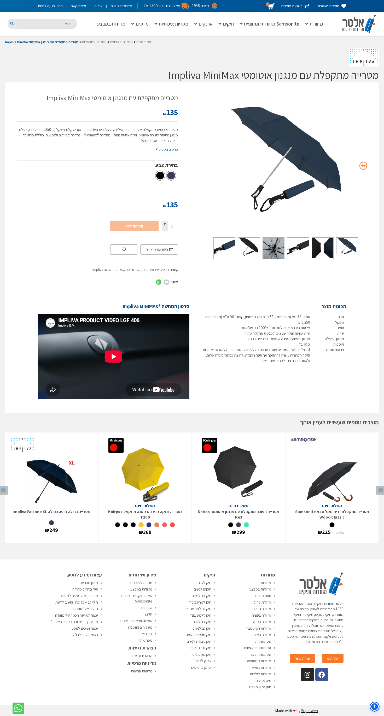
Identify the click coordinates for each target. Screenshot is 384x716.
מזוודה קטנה (262, 621)
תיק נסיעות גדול (259, 686)
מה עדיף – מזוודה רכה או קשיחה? (74, 621)
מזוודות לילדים (260, 673)
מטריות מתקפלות (94, 42)
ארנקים (206, 24)
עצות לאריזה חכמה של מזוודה (76, 615)
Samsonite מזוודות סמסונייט (271, 24)
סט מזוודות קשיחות (257, 647)
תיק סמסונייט (201, 654)
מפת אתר (145, 640)
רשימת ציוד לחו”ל (85, 634)
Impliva (97, 269)
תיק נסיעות (263, 680)
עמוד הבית (143, 42)
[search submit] (12, 24)
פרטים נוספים (168, 149)
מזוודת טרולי (262, 602)
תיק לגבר (204, 582)
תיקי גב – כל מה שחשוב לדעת (76, 602)
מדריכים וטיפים (121, 5)
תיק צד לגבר (202, 621)
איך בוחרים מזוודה (85, 589)
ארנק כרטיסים (201, 667)
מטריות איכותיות (173, 24)
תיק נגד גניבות (201, 647)
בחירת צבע (166, 165)
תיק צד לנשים (201, 595)
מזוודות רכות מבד (258, 628)
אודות (98, 5)
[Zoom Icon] (286, 159)
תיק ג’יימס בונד (200, 615)
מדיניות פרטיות (141, 671)
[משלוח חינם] (332, 470)
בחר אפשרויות (332, 536)
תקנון (148, 614)
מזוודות (316, 24)
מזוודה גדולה (262, 608)
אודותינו (146, 607)
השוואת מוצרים (157, 249)
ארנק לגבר (203, 660)
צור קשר (146, 633)
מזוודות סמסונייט (259, 660)
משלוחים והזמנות (140, 627)
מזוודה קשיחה (261, 634)
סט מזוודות (263, 641)
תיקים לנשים (202, 589)
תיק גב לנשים (202, 628)
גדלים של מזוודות (85, 608)
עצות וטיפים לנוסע (85, 628)
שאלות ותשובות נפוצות (136, 620)
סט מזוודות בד (260, 654)
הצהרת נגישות (142, 655)
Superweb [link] (309, 710)
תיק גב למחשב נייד (197, 608)
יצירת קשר (78, 5)
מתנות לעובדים (141, 582)
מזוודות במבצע (111, 24)
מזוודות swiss (261, 667)
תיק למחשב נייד (200, 602)
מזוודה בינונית (261, 615)
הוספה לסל (134, 226)
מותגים (142, 24)
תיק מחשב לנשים (199, 634)
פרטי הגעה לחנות (50, 5)
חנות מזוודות (262, 595)
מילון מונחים (89, 582)
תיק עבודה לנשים (199, 641)
